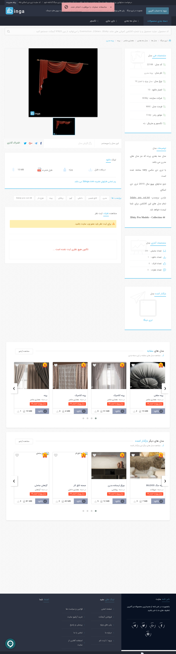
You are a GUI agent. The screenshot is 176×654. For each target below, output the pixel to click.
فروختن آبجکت (105, 616)
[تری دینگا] (148, 308)
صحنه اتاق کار (118, 485)
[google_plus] (152, 625)
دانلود (156, 411)
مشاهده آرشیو (24, 351)
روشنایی (153, 489)
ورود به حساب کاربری (157, 10)
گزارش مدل (83, 143)
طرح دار (41, 198)
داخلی (80, 198)
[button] (96, 418)
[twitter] (143, 625)
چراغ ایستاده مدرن (154, 485)
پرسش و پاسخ (76, 624)
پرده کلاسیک (157, 395)
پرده (118, 40)
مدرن (105, 198)
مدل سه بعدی (130, 21)
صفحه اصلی (106, 609)
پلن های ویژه (119, 10)
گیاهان (76, 489)
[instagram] (148, 634)
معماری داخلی (112, 489)
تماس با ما (78, 632)
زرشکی (60, 198)
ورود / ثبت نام (105, 640)
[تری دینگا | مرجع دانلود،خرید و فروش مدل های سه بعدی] (18, 10)
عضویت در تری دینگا (134, 10)
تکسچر (93, 21)
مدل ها (154, 40)
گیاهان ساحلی (79, 485)
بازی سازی (111, 21)
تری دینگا (163, 40)
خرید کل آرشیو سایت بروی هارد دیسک (61, 10)
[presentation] (165, 388)
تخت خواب (42, 485)
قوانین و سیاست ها (74, 609)
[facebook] (161, 625)
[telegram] (135, 625)
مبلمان (37, 489)
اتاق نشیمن (92, 198)
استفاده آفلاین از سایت (75, 642)
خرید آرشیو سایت (74, 616)
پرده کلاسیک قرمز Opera (36, 395)
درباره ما (108, 632)
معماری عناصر (129, 40)
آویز (70, 198)
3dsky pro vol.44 (24, 198)
